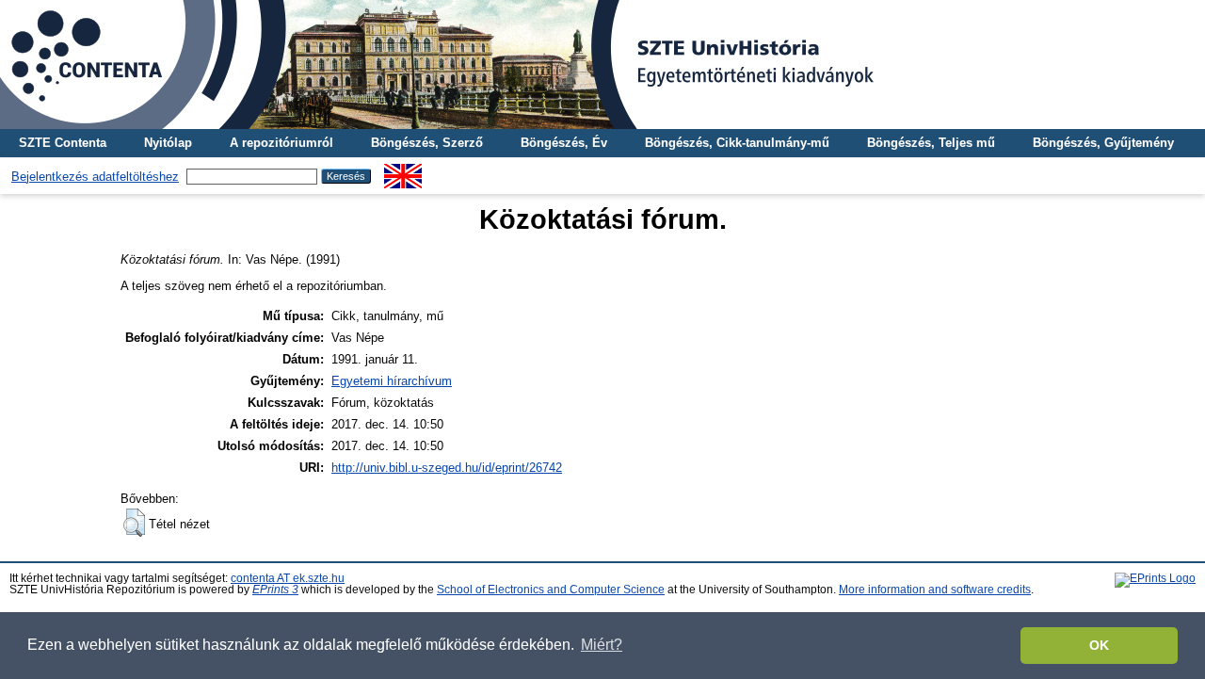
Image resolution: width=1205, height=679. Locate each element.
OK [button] (1099, 645)
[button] (134, 523)
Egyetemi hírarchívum (391, 381)
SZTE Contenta (62, 143)
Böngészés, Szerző (427, 143)
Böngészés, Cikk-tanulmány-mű (737, 143)
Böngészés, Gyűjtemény (1103, 143)
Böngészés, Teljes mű (931, 143)
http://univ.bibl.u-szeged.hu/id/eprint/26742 (446, 468)
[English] (403, 171)
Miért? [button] (601, 645)
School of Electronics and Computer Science (551, 589)
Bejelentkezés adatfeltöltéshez (95, 177)
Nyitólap (168, 143)
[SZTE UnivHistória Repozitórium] (602, 64)
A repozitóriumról (281, 143)
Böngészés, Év (564, 143)
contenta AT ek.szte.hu (288, 578)
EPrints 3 (275, 589)
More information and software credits (935, 589)
